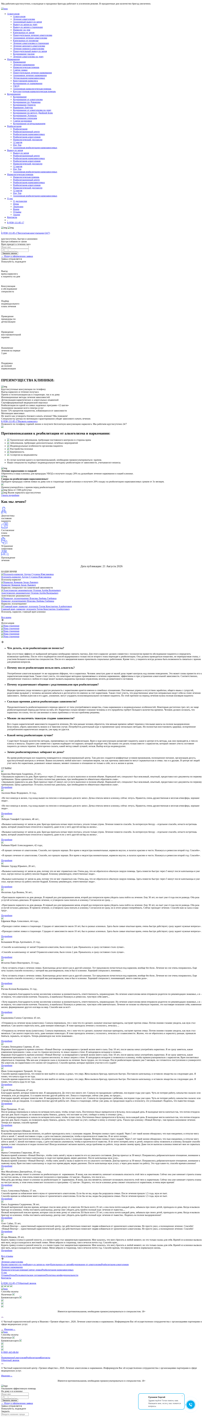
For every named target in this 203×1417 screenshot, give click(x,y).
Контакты (6, 1278)
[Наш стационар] (10, 625)
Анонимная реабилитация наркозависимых (35, 147)
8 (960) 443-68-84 (9, 1352)
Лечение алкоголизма (24, 19)
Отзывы (17, 212)
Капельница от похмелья (25, 40)
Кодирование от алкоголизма (28, 99)
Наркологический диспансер (27, 139)
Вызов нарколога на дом (13, 1264)
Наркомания (19, 62)
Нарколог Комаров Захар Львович (18, 585)
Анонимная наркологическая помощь (32, 88)
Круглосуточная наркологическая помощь (34, 91)
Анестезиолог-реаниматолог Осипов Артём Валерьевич (29, 593)
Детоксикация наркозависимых (29, 78)
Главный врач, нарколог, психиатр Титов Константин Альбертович (35, 609)
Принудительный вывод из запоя (30, 51)
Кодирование (20, 96)
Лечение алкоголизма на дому (28, 56)
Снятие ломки (20, 70)
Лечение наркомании (24, 64)
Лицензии (18, 206)
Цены (16, 204)
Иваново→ (9, 1329)
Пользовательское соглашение (30, 1275)
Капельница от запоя (23, 32)
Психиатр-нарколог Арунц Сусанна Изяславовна (26, 577)
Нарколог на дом (21, 30)
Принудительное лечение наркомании (32, 72)
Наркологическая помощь (26, 67)
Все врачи (6, 617)
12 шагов (17, 142)
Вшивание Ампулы (23, 107)
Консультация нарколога (25, 80)
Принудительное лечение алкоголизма (32, 35)
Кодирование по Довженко (27, 102)
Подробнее (6, 787)
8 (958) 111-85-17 (15, 222)
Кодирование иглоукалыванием (29, 123)
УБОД (16, 86)
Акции (16, 214)
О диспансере (20, 201)
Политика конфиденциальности (62, 1275)
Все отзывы (7, 1256)
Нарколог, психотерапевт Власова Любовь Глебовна (27, 601)
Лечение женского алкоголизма (29, 46)
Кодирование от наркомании (27, 83)
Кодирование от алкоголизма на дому (32, 110)
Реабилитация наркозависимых (29, 134)
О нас (4, 1272)
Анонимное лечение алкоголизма (30, 38)
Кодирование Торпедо (24, 105)
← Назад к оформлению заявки (17, 256)
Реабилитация (20, 129)
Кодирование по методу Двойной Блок (33, 113)
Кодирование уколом (23, 54)
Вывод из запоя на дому (25, 24)
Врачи (16, 209)
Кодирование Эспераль (25, 115)
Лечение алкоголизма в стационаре (31, 43)
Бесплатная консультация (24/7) (34, 233)
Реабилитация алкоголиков (27, 137)
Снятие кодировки (22, 121)
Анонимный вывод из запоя (27, 22)
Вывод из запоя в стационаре (28, 27)
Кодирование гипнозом (25, 118)
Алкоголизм (19, 16)
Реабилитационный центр (26, 131)
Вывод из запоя (21, 153)
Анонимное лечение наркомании (30, 75)
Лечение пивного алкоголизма (28, 48)
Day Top (17, 145)
